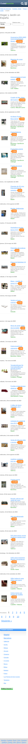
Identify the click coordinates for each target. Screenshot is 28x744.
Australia (9, 740)
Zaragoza (6, 654)
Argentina (3, 740)
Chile (18, 740)
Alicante (6, 651)
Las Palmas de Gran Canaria (12, 676)
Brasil (14, 740)
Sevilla (6, 644)
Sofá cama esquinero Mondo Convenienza (18, 558)
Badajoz (6, 670)
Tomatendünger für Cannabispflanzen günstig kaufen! (17, 366)
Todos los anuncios (5, 8)
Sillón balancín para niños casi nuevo (17, 579)
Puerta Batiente (16, 132)
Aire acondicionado (17, 516)
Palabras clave (16, 22)
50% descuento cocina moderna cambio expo (18, 536)
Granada (6, 657)
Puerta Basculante (17, 149)
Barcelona (7, 638)
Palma (5, 673)
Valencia (6, 641)
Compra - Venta (17, 8)
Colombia (23, 740)
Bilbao (5, 667)
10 (18, 616)
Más (5, 683)
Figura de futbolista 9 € (18, 262)
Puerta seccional (16, 166)
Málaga (6, 648)
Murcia (5, 664)
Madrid (6, 635)
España (10, 742)
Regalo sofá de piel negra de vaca (17, 499)
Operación (3, 22)
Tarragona (6, 680)
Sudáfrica (4, 742)
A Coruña (6, 660)
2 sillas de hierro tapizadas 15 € (16, 406)
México (19, 742)
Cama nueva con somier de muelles (17, 593)
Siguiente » (6, 621)
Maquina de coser (17, 59)
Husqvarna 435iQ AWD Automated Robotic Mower (18, 39)
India (14, 742)
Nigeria (24, 742)
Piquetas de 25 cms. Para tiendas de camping (17, 188)
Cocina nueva (15, 479)
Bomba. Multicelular (17, 208)
